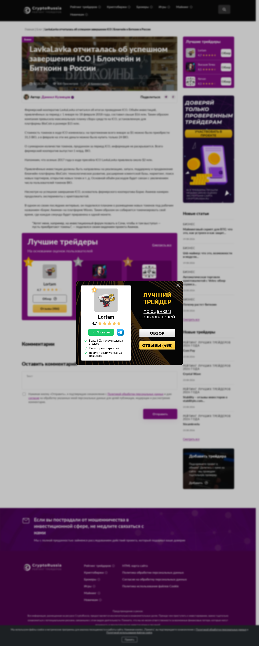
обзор (157, 333)
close (178, 285)
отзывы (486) (157, 345)
